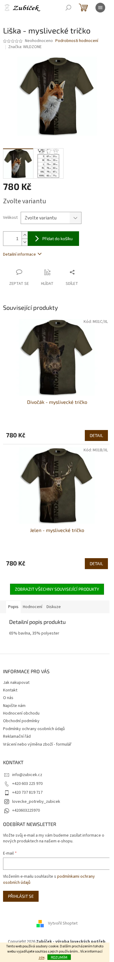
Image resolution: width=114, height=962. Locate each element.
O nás (8, 698)
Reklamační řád (17, 736)
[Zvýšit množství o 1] (25, 235)
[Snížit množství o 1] (25, 242)
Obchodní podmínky (21, 721)
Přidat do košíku (57, 238)
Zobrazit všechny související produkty (57, 589)
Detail (96, 435)
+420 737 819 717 (27, 792)
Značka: (25, 47)
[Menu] (100, 8)
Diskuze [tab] (54, 607)
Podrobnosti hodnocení (76, 41)
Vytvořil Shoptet (63, 923)
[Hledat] (68, 8)
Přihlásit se (21, 896)
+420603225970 (26, 810)
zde (41, 957)
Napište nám (14, 706)
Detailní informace (19, 254)
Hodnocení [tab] (32, 607)
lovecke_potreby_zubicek (36, 802)
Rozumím (59, 957)
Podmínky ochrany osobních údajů (34, 729)
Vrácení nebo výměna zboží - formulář (37, 744)
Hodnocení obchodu (21, 713)
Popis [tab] (13, 607)
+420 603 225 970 (27, 784)
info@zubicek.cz (27, 775)
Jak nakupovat (16, 683)
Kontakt (10, 690)
